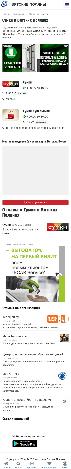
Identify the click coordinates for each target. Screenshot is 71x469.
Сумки (16, 224)
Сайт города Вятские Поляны (49, 459)
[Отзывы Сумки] (58, 227)
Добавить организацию (35, 202)
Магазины (34, 13)
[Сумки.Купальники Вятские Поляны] (10, 115)
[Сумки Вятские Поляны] (10, 84)
